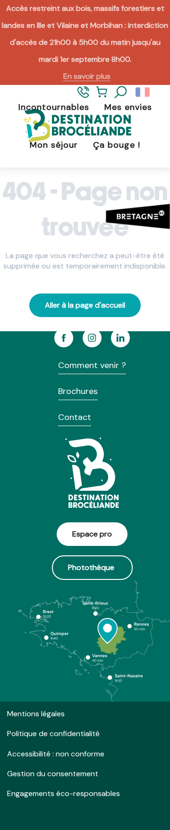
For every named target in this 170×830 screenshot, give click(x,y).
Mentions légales (36, 714)
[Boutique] (102, 96)
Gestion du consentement (52, 774)
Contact (74, 417)
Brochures (78, 391)
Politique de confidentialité (53, 733)
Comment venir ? (92, 365)
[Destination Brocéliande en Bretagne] (69, 126)
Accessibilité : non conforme (55, 754)
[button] (121, 92)
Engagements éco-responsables (63, 793)
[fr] (143, 92)
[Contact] (83, 96)
